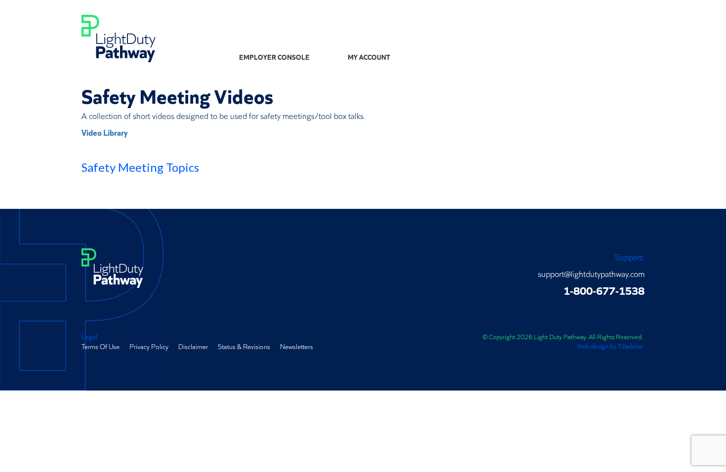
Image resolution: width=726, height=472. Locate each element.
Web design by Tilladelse (610, 345)
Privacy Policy (148, 346)
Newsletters (296, 346)
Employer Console (274, 57)
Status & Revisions (244, 346)
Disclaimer (193, 346)
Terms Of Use (100, 346)
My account (369, 57)
